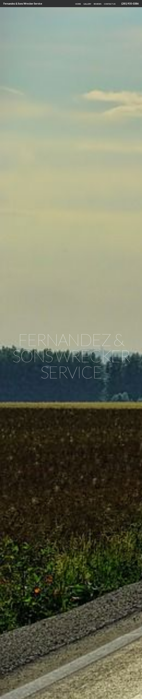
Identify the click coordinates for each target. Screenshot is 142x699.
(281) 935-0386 (130, 3)
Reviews (97, 4)
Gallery (87, 4)
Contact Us (109, 4)
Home (78, 4)
